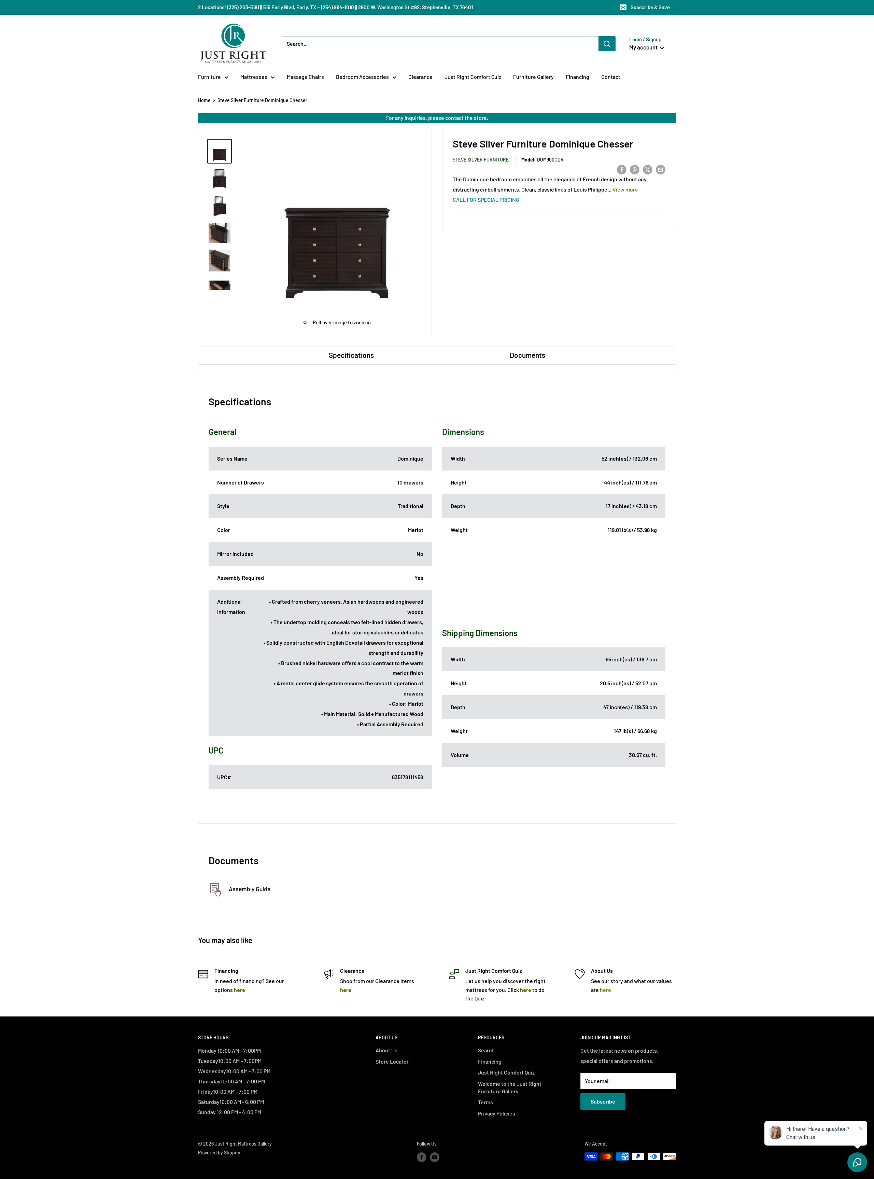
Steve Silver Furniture (481, 160)
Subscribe (603, 1101)
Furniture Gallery (533, 76)
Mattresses (253, 76)
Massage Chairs (305, 76)
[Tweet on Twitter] (647, 169)
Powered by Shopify (219, 1152)
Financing (577, 76)
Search (486, 1050)
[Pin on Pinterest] (634, 169)
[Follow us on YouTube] (434, 1157)
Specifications (351, 355)
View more (625, 189)
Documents (527, 355)
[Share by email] (660, 169)
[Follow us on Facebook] (421, 1157)
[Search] (607, 43)
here (605, 989)
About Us (386, 1050)
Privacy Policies (496, 1113)
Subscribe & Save (650, 7)
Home (204, 100)
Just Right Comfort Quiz (473, 76)
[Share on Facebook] (621, 169)
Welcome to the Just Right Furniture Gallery (509, 1087)
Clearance (420, 76)
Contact (610, 76)
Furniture (209, 76)
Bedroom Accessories (362, 76)
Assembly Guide (248, 889)
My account (644, 47)
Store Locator (392, 1061)
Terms (485, 1102)
